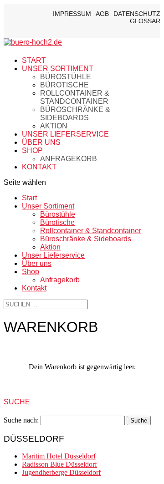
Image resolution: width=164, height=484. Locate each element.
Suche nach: (21, 420)
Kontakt (39, 167)
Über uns (41, 142)
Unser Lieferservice (65, 134)
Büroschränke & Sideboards (75, 114)
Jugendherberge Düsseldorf (61, 472)
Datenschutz (136, 13)
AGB (102, 13)
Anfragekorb (68, 159)
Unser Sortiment (57, 68)
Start (34, 60)
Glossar (145, 21)
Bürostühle (65, 77)
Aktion (53, 126)
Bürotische (64, 85)
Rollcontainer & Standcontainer (74, 97)
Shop (32, 150)
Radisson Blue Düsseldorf (59, 464)
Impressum (72, 13)
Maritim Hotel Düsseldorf (59, 456)
